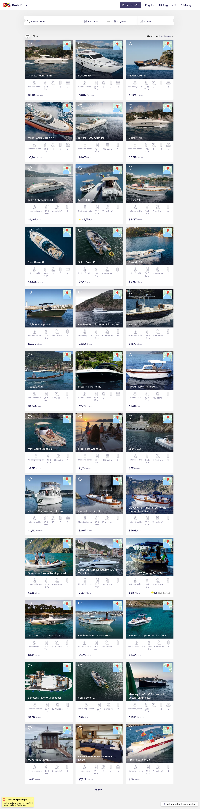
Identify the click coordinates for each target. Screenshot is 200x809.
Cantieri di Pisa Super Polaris (95, 635)
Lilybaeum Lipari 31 (39, 324)
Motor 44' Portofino (89, 386)
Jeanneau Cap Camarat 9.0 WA (147, 635)
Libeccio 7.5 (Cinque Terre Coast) (148, 573)
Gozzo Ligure (35, 386)
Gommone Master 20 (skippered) (47, 573)
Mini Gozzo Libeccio (40, 448)
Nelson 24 (134, 200)
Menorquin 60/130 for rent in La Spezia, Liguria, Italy (147, 696)
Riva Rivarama (137, 75)
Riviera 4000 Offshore (91, 137)
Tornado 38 (135, 262)
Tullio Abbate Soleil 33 (41, 200)
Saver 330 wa (86, 200)
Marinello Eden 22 (139, 759)
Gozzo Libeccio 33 (89, 511)
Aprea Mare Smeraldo (142, 386)
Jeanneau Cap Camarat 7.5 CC (46, 635)
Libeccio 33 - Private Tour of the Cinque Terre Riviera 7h (147, 509)
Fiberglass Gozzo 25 (90, 448)
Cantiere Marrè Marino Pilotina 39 (98, 324)
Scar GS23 (135, 448)
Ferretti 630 (85, 75)
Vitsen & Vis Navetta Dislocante (46, 511)
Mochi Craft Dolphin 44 (42, 137)
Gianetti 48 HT (137, 137)
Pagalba (150, 5)
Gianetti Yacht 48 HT (40, 75)
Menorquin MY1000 (39, 759)
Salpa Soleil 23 (87, 262)
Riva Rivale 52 (36, 262)
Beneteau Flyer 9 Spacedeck (44, 697)
